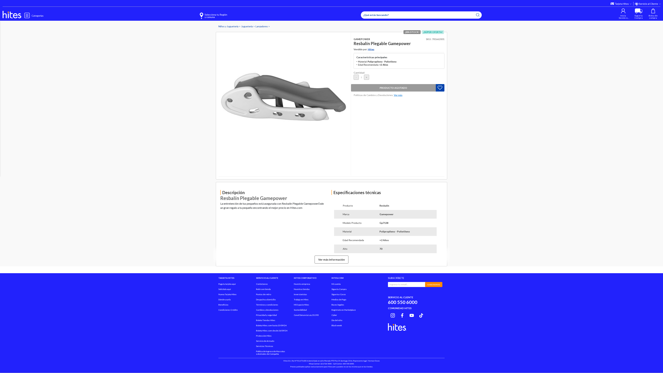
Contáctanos (262, 284)
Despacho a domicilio (266, 299)
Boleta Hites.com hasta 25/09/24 (271, 325)
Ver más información (331, 259)
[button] (623, 13)
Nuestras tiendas (302, 289)
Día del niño (337, 320)
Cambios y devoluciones (267, 310)
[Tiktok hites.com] (421, 315)
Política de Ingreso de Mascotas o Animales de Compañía (270, 352)
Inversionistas (300, 294)
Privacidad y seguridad (266, 315)
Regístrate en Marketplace (344, 310)
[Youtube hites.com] (412, 315)
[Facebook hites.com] (402, 315)
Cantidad (359, 72)
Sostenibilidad (300, 310)
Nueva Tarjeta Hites (227, 294)
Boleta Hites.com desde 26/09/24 (271, 330)
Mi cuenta (336, 284)
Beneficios (223, 304)
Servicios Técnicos (264, 346)
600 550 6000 (402, 302)
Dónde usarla (224, 299)
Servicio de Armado (265, 341)
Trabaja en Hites (301, 299)
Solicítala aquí (224, 289)
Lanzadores (262, 26)
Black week (337, 325)
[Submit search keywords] (477, 15)
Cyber (334, 315)
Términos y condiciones (267, 304)
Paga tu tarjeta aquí (227, 284)
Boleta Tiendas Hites (265, 320)
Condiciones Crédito (228, 310)
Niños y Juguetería (228, 26)
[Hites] (12, 14)
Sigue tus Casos (339, 294)
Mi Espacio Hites (301, 304)
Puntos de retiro (263, 294)
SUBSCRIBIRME (433, 285)
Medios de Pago (339, 299)
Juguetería (247, 26)
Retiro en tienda (263, 289)
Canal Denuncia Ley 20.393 (306, 315)
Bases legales (338, 304)
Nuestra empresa (302, 284)
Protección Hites (264, 335)
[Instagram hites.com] (393, 315)
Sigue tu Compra (339, 289)
